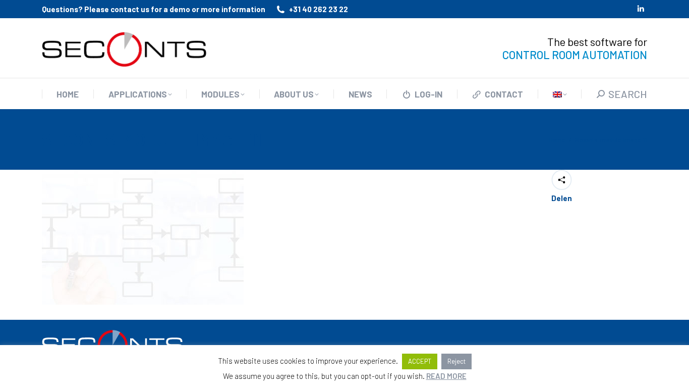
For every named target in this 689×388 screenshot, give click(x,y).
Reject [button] (456, 361)
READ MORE (446, 375)
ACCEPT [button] (419, 361)
